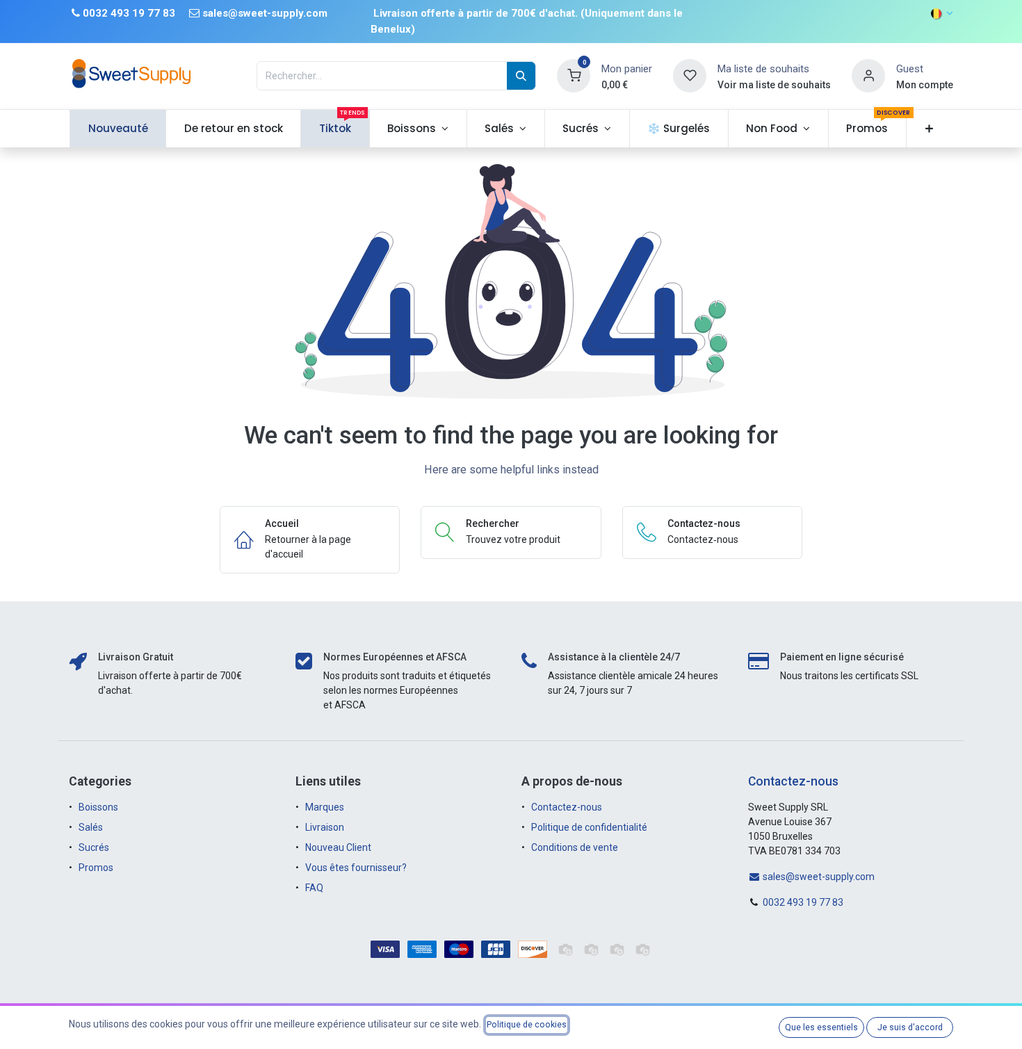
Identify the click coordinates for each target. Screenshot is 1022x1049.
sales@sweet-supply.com (818, 876)
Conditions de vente (574, 847)
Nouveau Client (338, 847)
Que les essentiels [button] (821, 1027)
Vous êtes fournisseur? (356, 867)
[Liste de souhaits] (689, 75)
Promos (97, 867)
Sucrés (95, 847)
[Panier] (573, 75)
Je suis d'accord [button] (910, 1027)
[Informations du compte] (868, 75)
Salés (91, 827)
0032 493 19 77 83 (803, 902)
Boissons (98, 807)
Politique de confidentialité (589, 827)
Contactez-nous (566, 807)
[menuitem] (117, 129)
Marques (324, 807)
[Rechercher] (521, 76)
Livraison (324, 827)
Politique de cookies (527, 1025)
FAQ (314, 887)
